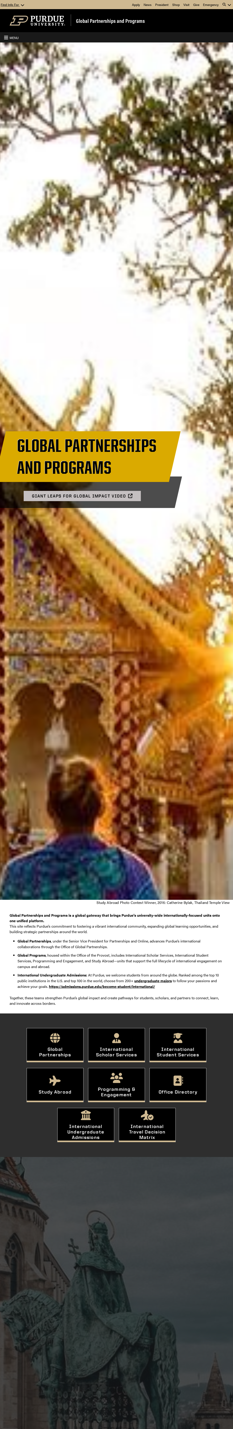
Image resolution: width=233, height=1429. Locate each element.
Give (196, 4)
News (148, 4)
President (162, 4)
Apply (136, 4)
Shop (176, 4)
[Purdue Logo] (37, 21)
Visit (186, 4)
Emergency (211, 4)
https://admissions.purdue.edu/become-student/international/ (102, 986)
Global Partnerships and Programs (110, 21)
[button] (227, 4)
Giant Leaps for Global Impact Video (79, 495)
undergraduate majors (153, 980)
